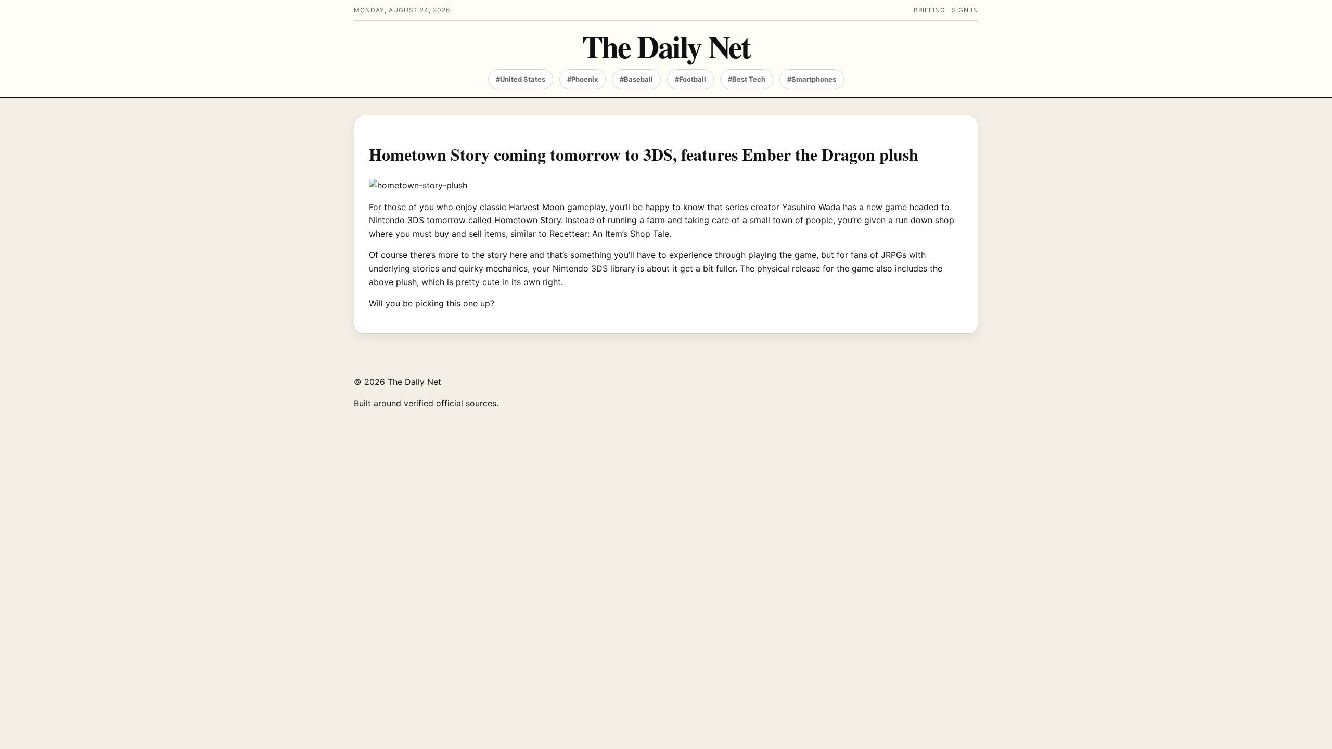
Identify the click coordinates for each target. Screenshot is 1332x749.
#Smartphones (811, 79)
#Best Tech (746, 79)
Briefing (930, 10)
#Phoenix (582, 79)
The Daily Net (666, 46)
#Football (690, 79)
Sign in (965, 10)
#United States (520, 79)
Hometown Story (527, 220)
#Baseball (636, 79)
